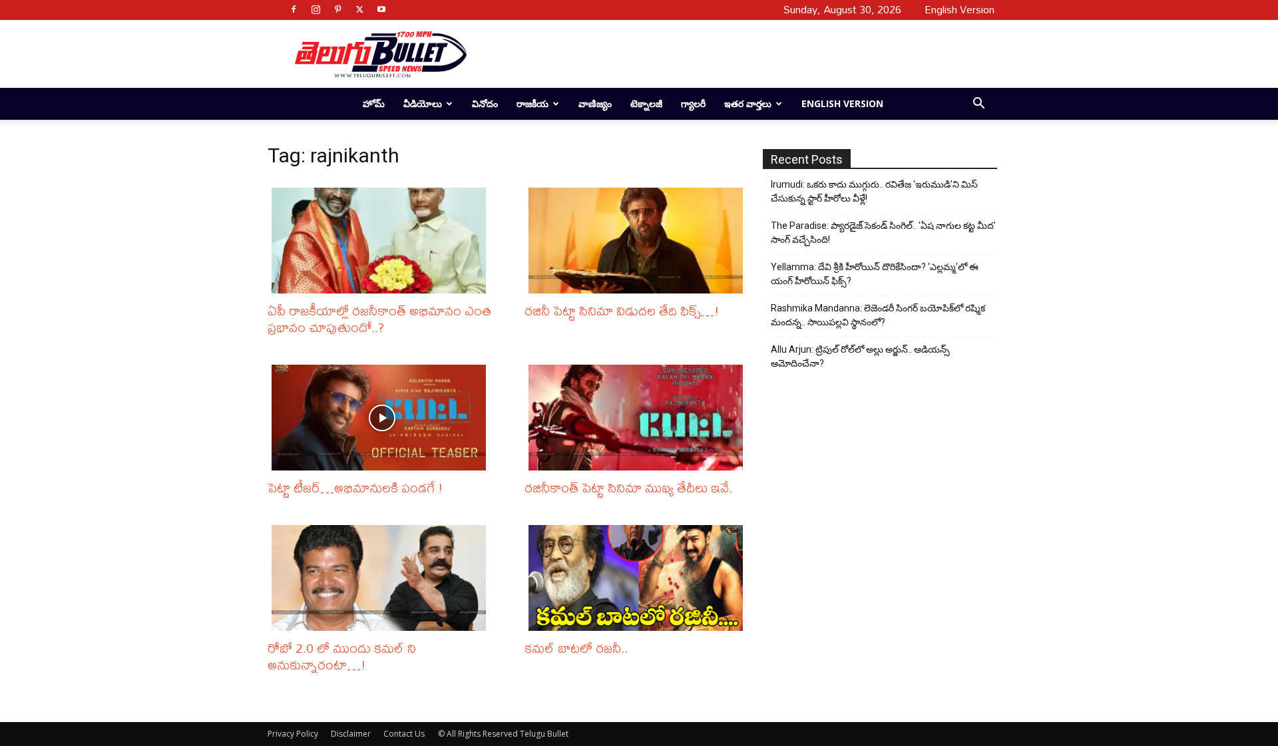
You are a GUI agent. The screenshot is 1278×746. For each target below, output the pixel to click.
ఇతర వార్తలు (747, 103)
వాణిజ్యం (595, 103)
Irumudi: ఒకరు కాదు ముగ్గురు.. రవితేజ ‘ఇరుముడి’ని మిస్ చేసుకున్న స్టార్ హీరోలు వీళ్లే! (874, 191)
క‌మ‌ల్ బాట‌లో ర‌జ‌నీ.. (576, 648)
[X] (359, 9)
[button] (978, 104)
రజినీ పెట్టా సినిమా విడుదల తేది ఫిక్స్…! (622, 310)
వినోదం (485, 103)
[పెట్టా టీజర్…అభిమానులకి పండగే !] (382, 417)
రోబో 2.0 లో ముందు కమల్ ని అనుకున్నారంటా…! (342, 656)
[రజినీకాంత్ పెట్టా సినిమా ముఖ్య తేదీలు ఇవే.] (639, 417)
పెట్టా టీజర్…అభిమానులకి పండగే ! (355, 487)
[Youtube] (381, 9)
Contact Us (404, 733)
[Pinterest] (337, 9)
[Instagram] (315, 9)
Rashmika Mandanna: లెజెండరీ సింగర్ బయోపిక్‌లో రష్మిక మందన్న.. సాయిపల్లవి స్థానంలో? (878, 315)
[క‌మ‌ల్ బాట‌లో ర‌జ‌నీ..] (639, 578)
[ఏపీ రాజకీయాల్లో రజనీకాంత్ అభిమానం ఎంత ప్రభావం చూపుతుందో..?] (382, 240)
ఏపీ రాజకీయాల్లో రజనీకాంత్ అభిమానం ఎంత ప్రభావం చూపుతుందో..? (379, 318)
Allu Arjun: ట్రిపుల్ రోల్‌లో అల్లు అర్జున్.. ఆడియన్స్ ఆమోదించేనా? (860, 356)
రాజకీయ (532, 103)
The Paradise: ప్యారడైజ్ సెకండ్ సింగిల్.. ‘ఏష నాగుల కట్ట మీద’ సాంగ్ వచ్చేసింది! (883, 232)
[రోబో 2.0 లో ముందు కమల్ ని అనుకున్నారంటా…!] (382, 578)
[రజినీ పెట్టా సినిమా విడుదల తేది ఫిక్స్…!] (639, 240)
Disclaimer (351, 733)
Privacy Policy (293, 733)
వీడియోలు (422, 103)
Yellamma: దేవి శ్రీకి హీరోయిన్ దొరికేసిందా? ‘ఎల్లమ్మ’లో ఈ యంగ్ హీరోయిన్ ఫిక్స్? (874, 274)
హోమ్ (374, 103)
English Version (842, 103)
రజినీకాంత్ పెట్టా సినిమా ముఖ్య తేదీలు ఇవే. (628, 487)
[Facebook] (294, 9)
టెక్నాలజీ (646, 103)
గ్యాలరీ (693, 103)
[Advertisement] (727, 54)
